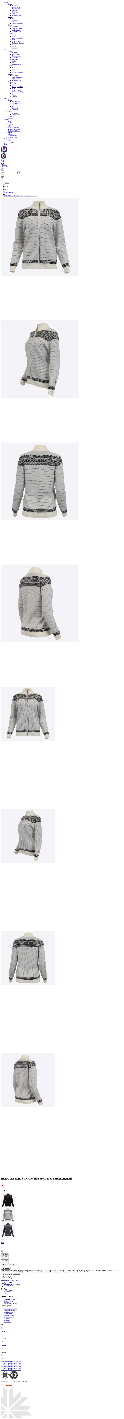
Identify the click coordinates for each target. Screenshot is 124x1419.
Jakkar (10, 17)
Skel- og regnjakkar (17, 23)
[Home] (4, 152)
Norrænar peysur (16, 8)
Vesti (13, 22)
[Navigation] (1, 180)
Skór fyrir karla (12, 137)
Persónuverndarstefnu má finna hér (11, 1361)
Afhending (7, 1318)
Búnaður (14, 48)
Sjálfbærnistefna (9, 1317)
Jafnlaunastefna (8, 1313)
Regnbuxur (15, 113)
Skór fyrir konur (12, 135)
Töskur (14, 46)
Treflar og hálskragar (14, 131)
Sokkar (14, 35)
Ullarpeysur (15, 5)
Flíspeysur (15, 10)
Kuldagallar (15, 108)
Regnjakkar (15, 109)
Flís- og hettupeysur (17, 103)
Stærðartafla (4, 1254)
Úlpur (13, 18)
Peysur (10, 4)
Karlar (6, 49)
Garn (9, 140)
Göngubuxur (15, 26)
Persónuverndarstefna (10, 1309)
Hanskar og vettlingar (18, 92)
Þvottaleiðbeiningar (8, 1277)
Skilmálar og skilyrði (10, 1310)
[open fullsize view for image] (62, 259)
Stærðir (6, 1302)
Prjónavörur (7, 139)
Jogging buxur (16, 30)
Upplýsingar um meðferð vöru (12, 1274)
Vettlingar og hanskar (18, 43)
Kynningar (7, 1291)
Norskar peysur (16, 7)
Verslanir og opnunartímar (11, 1280)
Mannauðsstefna (9, 1315)
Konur (6, 2)
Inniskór (14, 36)
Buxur (10, 25)
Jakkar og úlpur (12, 105)
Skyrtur (14, 61)
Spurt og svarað (8, 1301)
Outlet (2, 170)
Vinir (5, 1293)
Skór (13, 44)
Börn (5, 98)
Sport (5, 144)
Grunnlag (10, 118)
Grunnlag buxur (16, 31)
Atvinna (6, 1284)
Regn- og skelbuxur (17, 28)
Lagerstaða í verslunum (10, 1265)
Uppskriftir (11, 142)
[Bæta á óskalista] (2, 1184)
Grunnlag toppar (16, 15)
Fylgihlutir (11, 33)
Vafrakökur (7, 1322)
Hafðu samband (8, 1285)
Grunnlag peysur (16, 64)
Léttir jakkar (15, 20)
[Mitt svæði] (2, 177)
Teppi (9, 121)
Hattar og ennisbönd (17, 38)
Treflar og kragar (16, 41)
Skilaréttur (7, 1320)
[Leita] (19, 172)
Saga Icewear (8, 1282)
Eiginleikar (7, 1270)
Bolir (13, 13)
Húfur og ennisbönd (14, 127)
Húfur (13, 39)
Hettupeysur (15, 12)
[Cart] (2, 175)
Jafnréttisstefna (8, 1312)
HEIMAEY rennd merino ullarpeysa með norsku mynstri (20, 196)
